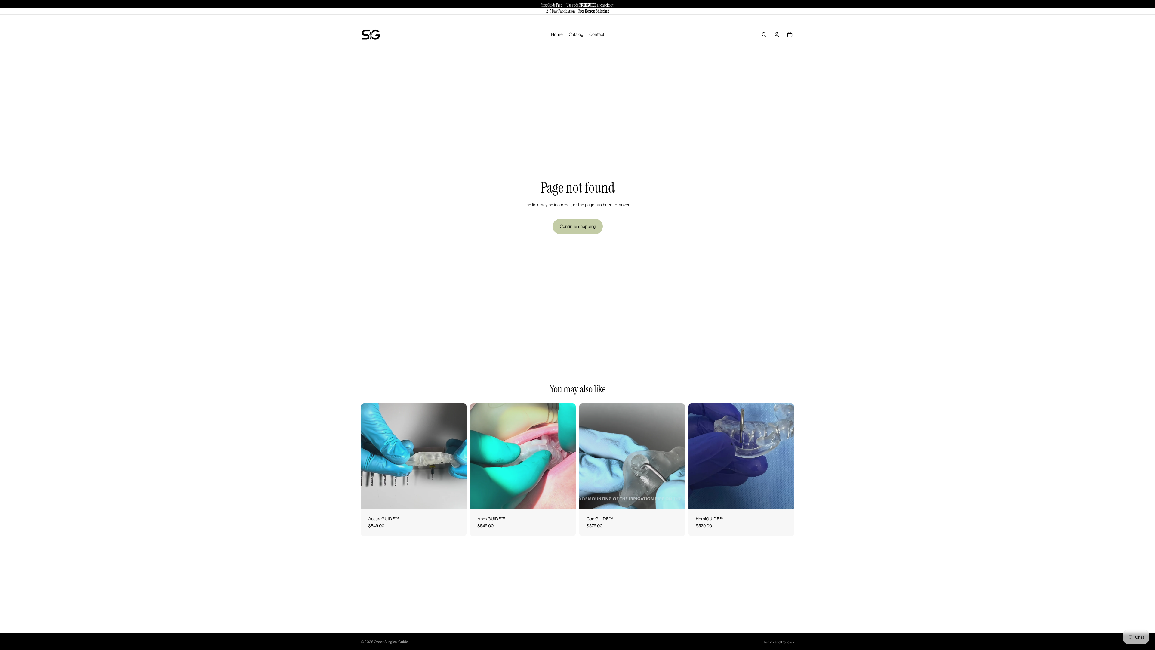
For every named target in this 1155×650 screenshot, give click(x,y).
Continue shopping (578, 226)
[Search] (764, 34)
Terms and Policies (778, 642)
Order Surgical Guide (391, 641)
